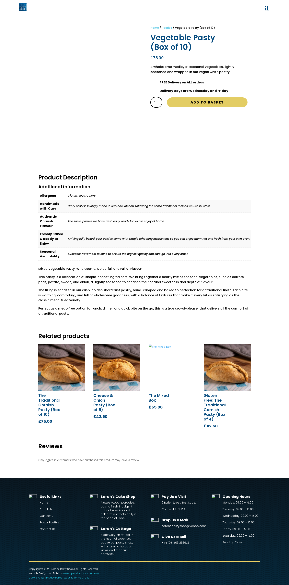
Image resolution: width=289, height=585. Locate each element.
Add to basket (207, 102)
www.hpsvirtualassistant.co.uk (81, 573)
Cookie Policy (36, 577)
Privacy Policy (54, 577)
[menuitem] (266, 7)
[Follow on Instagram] (257, 570)
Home (154, 28)
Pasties (167, 28)
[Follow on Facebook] (249, 570)
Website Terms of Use (76, 577)
